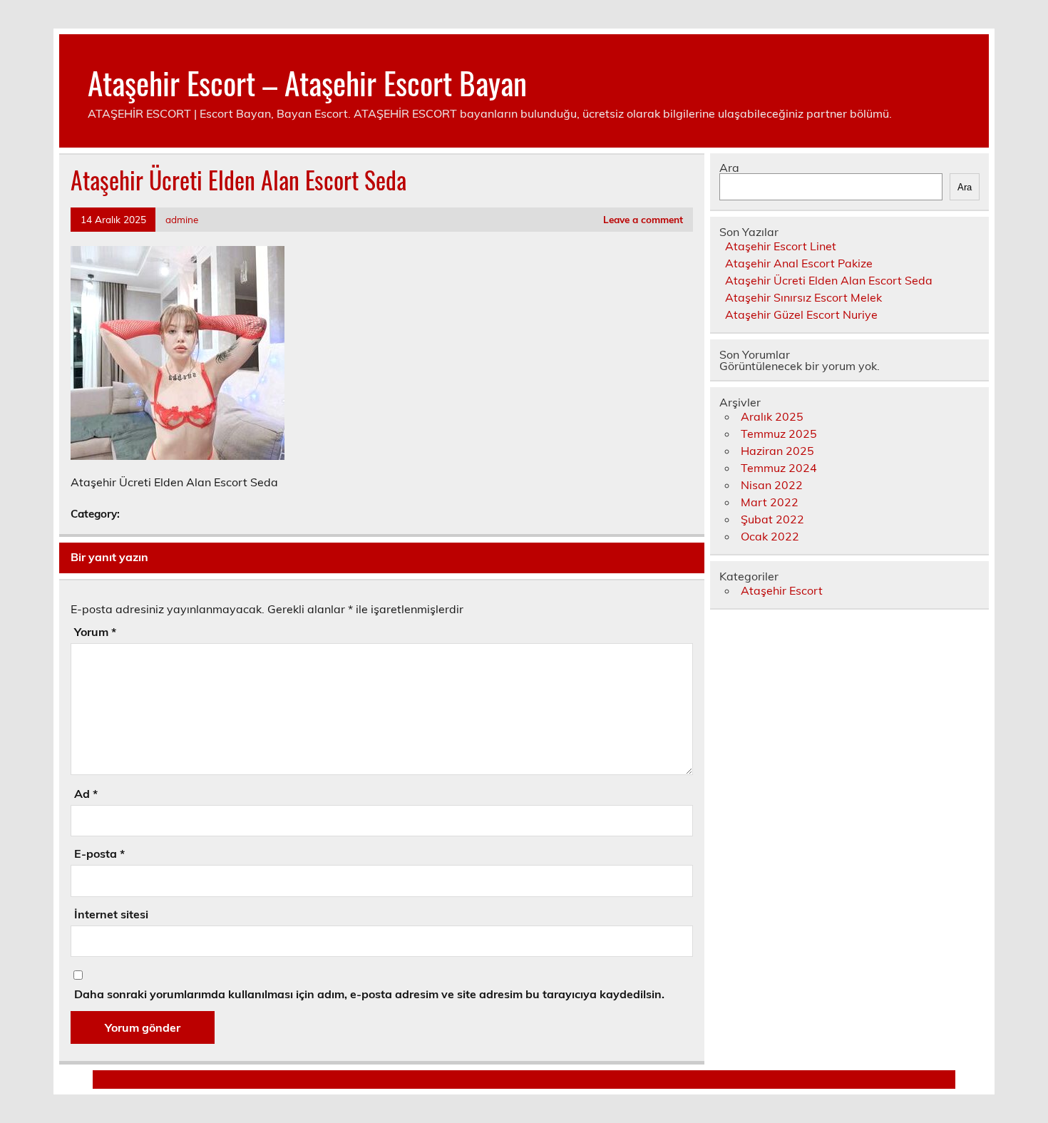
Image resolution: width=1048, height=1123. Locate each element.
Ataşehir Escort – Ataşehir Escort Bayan (307, 82)
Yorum (95, 631)
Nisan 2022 (772, 485)
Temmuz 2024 (779, 468)
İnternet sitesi (111, 914)
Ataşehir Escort (782, 590)
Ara (729, 167)
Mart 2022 (769, 502)
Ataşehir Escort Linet (780, 246)
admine (181, 219)
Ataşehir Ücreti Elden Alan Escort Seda (829, 280)
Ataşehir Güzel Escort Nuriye (801, 314)
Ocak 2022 (770, 536)
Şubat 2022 (772, 519)
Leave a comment (643, 219)
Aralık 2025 (772, 416)
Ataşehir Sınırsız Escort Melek (803, 297)
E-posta (99, 853)
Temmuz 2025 (779, 433)
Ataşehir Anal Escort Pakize (799, 263)
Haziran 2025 (777, 450)
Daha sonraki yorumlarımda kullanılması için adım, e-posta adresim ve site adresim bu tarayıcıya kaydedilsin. (369, 994)
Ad (86, 793)
